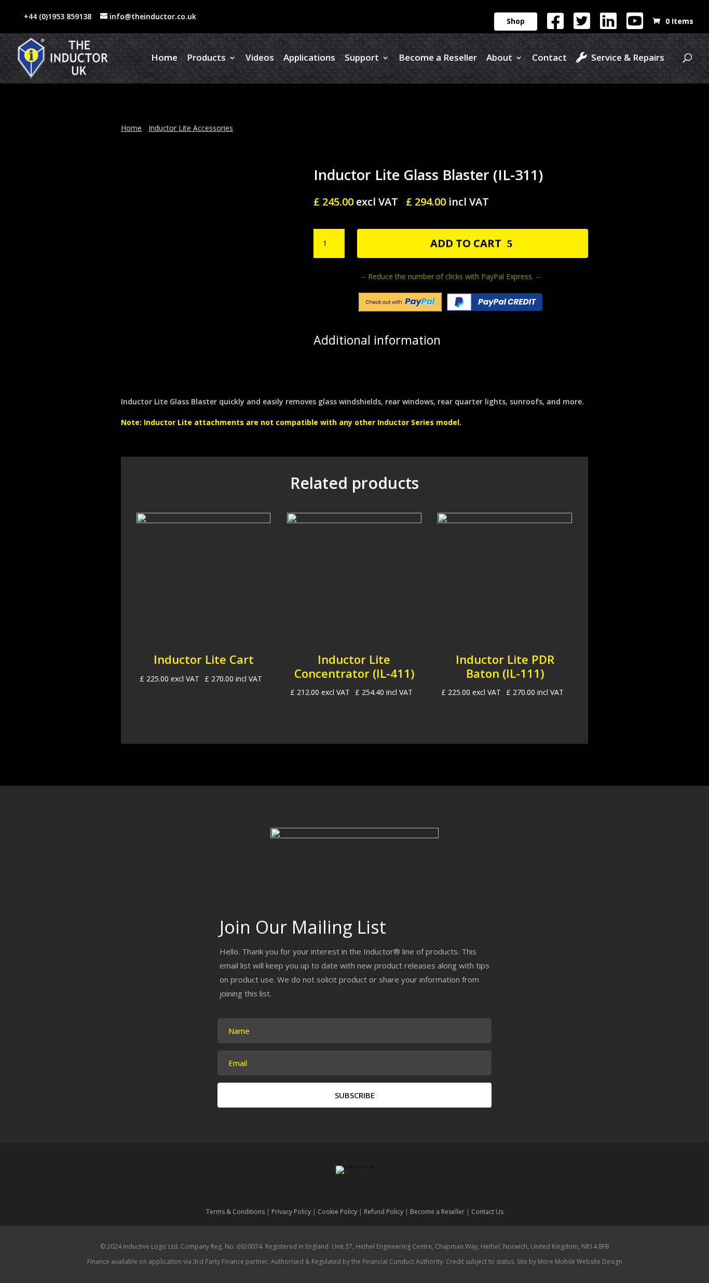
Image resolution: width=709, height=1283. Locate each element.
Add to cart (465, 243)
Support (362, 58)
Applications (309, 58)
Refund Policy (383, 1211)
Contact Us (487, 1211)
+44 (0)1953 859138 (57, 16)
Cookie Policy (337, 1211)
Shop (516, 21)
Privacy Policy (291, 1211)
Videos (260, 58)
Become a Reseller (438, 58)
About (499, 58)
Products (206, 58)
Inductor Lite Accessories (190, 128)
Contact (549, 58)
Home (164, 58)
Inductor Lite (168, 422)
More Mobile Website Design (580, 1261)
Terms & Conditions (235, 1211)
